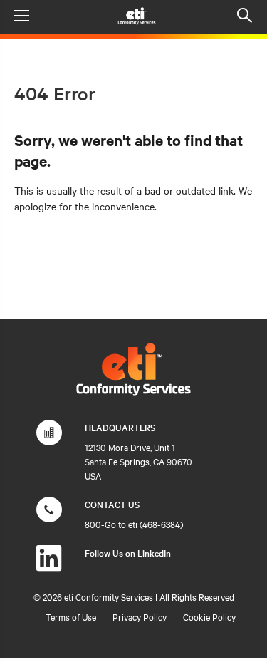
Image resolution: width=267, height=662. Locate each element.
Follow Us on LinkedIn (128, 552)
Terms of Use (71, 616)
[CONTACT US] (49, 516)
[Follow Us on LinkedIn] (49, 565)
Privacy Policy (139, 616)
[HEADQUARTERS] (49, 439)
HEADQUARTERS (120, 426)
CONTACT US (112, 503)
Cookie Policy (209, 616)
